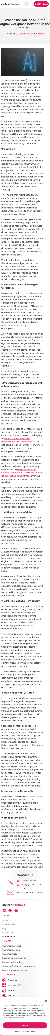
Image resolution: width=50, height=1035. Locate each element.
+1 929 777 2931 (29, 880)
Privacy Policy (30, 1031)
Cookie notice (19, 1031)
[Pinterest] (10, 910)
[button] (46, 1000)
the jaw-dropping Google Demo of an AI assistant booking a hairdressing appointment (22, 472)
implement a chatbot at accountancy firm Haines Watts (18, 440)
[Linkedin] (4, 910)
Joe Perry (39, 34)
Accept (25, 1025)
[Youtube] (16, 910)
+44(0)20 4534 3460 (32, 884)
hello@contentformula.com (29, 892)
